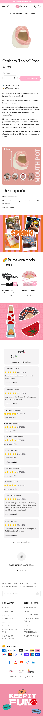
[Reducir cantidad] (5, 78)
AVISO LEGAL (7, 612)
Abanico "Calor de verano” (29, 291)
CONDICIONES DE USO (9, 630)
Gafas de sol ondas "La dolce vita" (9, 291)
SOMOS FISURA (30, 607)
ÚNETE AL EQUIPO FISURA (31, 619)
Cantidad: (6, 73)
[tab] (15, 362)
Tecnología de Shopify (26, 677)
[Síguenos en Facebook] (9, 662)
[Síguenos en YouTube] (21, 662)
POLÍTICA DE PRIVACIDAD (7, 617)
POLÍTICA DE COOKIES (7, 623)
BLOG (26, 625)
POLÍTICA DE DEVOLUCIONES (9, 637)
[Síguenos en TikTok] (27, 662)
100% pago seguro (12, 88)
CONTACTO (7, 607)
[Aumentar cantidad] (14, 78)
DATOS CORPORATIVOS (31, 613)
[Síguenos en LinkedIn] (33, 662)
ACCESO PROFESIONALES (30, 630)
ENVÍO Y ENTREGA (31, 636)
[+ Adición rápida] (15, 284)
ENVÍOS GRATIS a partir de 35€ (21, 1)
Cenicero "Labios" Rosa (24, 13)
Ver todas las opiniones (21, 542)
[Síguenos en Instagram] (15, 662)
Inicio (10, 13)
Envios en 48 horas (12, 85)
